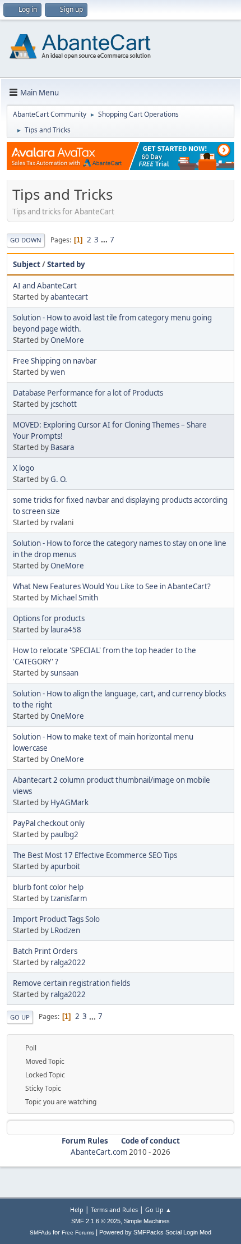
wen (57, 372)
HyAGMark (69, 802)
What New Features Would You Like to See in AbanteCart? (112, 586)
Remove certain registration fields (71, 983)
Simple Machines (147, 1221)
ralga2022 (68, 962)
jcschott (63, 404)
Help (77, 1209)
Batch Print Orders (45, 951)
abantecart (69, 297)
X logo (23, 468)
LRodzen (65, 930)
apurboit (65, 866)
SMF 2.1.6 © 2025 (96, 1221)
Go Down (25, 240)
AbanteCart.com (99, 1152)
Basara (62, 447)
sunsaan (64, 673)
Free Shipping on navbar (55, 361)
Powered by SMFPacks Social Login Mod (155, 1232)
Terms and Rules (114, 1209)
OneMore (67, 340)
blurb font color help (48, 887)
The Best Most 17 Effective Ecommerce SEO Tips (95, 855)
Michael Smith (74, 598)
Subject (26, 264)
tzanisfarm (68, 898)
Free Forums (78, 1232)
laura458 (65, 630)
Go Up (20, 1017)
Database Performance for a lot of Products (88, 393)
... (105, 240)
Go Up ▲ (158, 1209)
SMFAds (40, 1232)
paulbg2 (64, 834)
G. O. (58, 479)
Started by (66, 264)
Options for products (49, 618)
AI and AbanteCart (45, 286)
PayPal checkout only (49, 823)
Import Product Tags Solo (56, 919)
